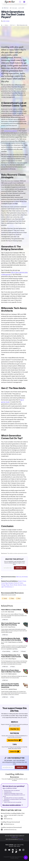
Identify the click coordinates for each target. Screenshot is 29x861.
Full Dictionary (9, 587)
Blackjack (11, 583)
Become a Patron (13, 740)
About (18, 846)
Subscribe (19, 568)
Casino (21, 583)
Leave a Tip (13, 751)
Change (3, 585)
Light (2, 587)
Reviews (24, 651)
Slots (12, 697)
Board (11, 585)
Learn (15, 844)
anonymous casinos (10, 131)
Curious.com (14, 837)
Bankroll (16, 583)
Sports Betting (6, 651)
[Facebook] (13, 850)
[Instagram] (23, 850)
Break (15, 585)
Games (20, 585)
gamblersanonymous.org (10, 829)
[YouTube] (9, 850)
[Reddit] (5, 850)
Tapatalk (21, 839)
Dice (19, 598)
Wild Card (6, 8)
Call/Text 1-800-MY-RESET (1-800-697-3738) (13, 816)
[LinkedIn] (20, 850)
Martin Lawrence (12, 674)
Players (13, 666)
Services (11, 846)
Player (7, 585)
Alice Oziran (11, 611)
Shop (15, 846)
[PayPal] (12, 852)
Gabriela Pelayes (12, 689)
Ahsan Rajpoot (12, 658)
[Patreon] (16, 852)
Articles (11, 844)
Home (7, 844)
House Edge (4, 583)
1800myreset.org (8, 818)
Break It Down (22, 581)
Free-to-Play (20, 844)
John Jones (6, 21)
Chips (12, 598)
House (24, 585)
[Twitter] (16, 850)
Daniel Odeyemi (12, 642)
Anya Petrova (11, 627)
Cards (5, 598)
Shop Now (13, 729)
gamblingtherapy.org (9, 824)
